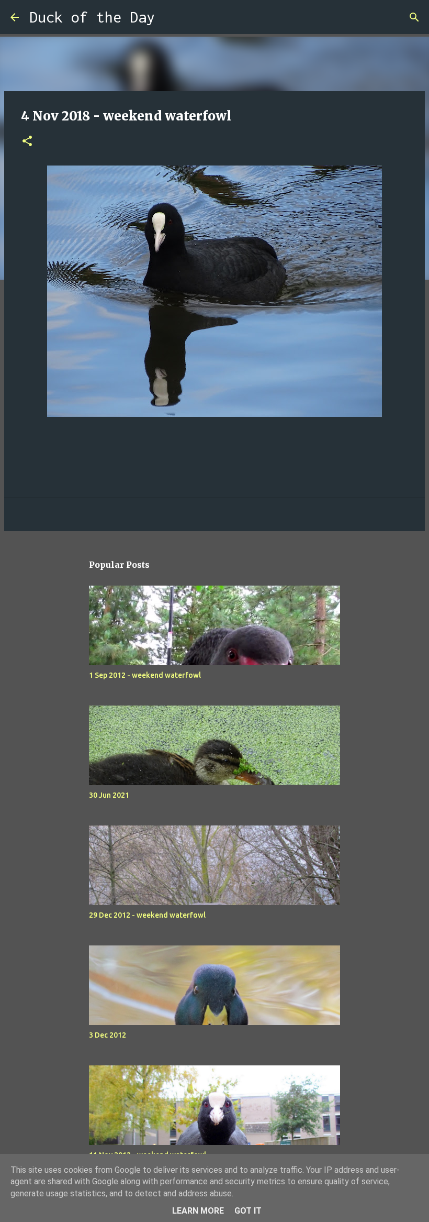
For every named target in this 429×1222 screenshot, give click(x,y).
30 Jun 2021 (109, 795)
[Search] (169, 17)
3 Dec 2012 (107, 1035)
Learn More (198, 1211)
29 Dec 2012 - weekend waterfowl (147, 915)
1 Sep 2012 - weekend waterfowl (145, 675)
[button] (27, 142)
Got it (248, 1211)
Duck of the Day (92, 17)
